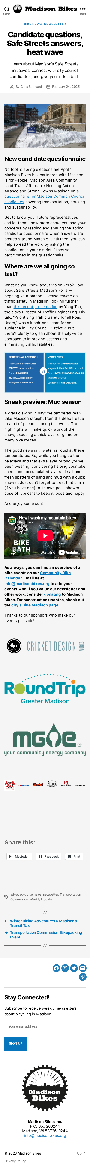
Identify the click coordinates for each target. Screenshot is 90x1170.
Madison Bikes (29, 1153)
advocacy (17, 894)
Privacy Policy (15, 1161)
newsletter (50, 894)
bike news (34, 894)
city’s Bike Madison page (34, 605)
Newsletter (55, 24)
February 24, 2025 (66, 86)
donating (52, 594)
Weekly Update (41, 899)
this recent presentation (35, 306)
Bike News (33, 24)
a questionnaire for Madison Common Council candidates (44, 196)
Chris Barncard (31, 86)
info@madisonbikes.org (27, 583)
